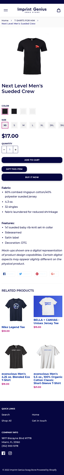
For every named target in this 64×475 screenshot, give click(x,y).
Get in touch (39, 420)
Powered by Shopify (47, 470)
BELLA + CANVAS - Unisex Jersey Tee (46, 321)
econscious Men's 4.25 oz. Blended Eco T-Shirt (16, 377)
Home (5, 20)
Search (6, 414)
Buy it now (32, 177)
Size (4, 120)
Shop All (6, 420)
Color (5, 106)
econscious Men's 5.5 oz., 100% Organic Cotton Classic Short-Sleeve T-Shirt (48, 378)
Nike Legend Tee (13, 327)
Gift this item (14, 169)
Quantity (7, 143)
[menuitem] (58, 10)
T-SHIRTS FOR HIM (24, 20)
